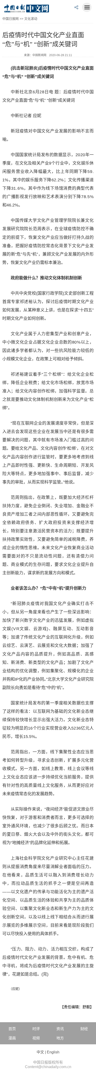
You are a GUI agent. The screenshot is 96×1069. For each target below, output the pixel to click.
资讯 (60, 1029)
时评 (36, 1029)
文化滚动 (30, 18)
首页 (12, 1029)
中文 (40, 1052)
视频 (36, 1038)
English (53, 1052)
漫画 (12, 1038)
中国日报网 (10, 18)
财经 (84, 1029)
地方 (60, 1038)
